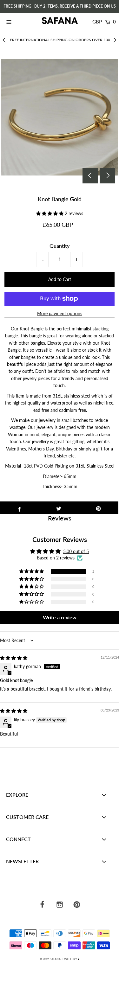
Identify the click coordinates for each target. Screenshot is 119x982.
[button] (50, 213)
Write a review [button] (59, 617)
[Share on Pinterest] (98, 507)
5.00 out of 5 (76, 551)
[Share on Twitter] (59, 507)
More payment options (59, 313)
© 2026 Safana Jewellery (58, 959)
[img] (13, 657)
